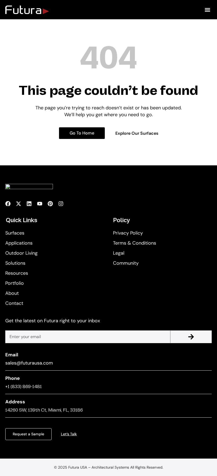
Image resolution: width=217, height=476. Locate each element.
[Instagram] (61, 203)
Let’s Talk (69, 434)
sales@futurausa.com (29, 363)
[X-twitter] (18, 203)
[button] (207, 9)
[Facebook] (8, 203)
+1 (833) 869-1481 (23, 386)
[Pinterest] (50, 203)
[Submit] (191, 336)
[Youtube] (39, 203)
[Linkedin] (29, 203)
